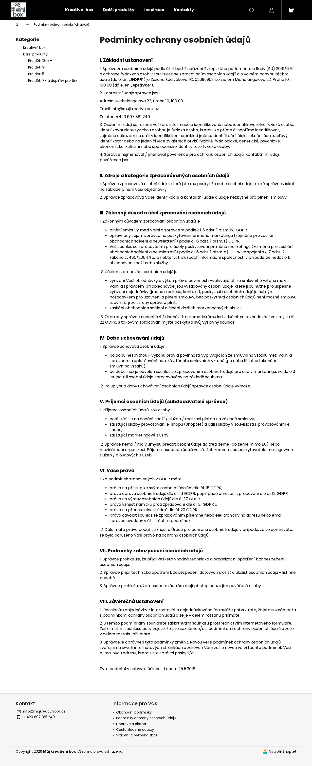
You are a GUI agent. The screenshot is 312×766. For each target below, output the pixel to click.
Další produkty (35, 54)
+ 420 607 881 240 (39, 716)
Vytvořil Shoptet (282, 751)
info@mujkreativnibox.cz (44, 711)
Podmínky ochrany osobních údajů (146, 717)
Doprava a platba (131, 723)
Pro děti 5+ (37, 73)
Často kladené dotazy (135, 729)
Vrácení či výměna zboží (137, 735)
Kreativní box (34, 47)
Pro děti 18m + (40, 60)
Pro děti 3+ (37, 67)
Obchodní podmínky (134, 712)
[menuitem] (79, 10)
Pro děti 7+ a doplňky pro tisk (52, 80)
